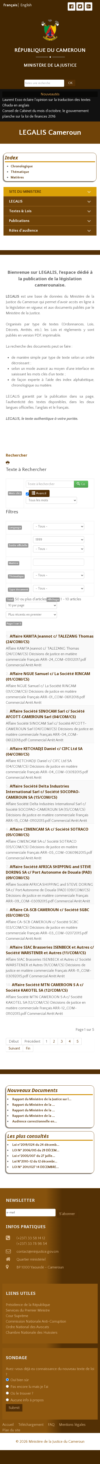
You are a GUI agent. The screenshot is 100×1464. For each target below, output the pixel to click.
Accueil (8, 1425)
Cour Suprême (17, 1316)
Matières (17, 177)
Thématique (20, 172)
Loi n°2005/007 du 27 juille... (33, 1156)
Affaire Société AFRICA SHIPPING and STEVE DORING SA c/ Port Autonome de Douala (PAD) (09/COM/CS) (49, 872)
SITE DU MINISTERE (25, 192)
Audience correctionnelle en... (34, 1121)
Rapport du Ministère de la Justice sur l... (41, 1099)
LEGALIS (16, 201)
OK (70, 83)
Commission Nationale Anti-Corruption (36, 1321)
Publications (19, 221)
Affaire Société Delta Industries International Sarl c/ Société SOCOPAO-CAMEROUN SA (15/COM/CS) (43, 792)
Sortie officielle (18, 545)
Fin (28, 1048)
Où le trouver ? (21, 1393)
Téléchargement (30, 1425)
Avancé (41, 493)
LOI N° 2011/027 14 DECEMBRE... (35, 1167)
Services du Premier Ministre (28, 1310)
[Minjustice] (50, 30)
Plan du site (11, 1430)
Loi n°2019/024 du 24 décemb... (35, 1145)
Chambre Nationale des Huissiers (31, 1332)
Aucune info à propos (27, 1400)
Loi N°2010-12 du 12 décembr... (34, 1161)
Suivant (14, 1048)
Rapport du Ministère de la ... (33, 1105)
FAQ (51, 1425)
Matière (13, 563)
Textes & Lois (20, 211)
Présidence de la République (28, 1305)
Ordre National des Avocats (27, 1327)
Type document (18, 589)
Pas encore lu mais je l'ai (29, 1387)
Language (15, 527)
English (26, 5)
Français (10, 5)
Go (83, 484)
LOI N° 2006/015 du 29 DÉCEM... (35, 1150)
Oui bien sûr (19, 1380)
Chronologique (22, 166)
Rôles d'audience (23, 230)
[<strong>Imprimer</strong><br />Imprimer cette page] (8, 463)
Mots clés (15, 493)
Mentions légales (72, 1425)
